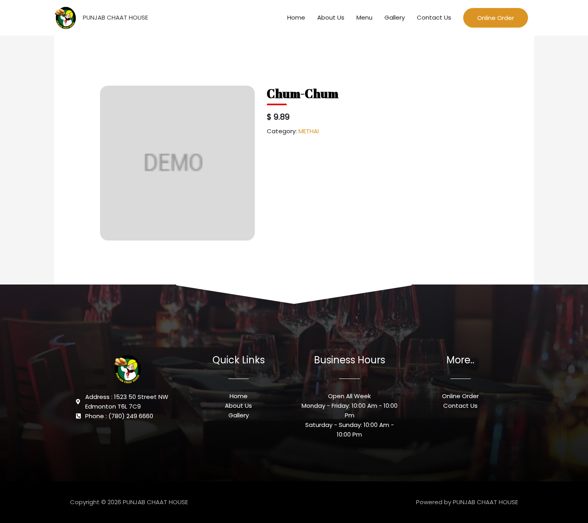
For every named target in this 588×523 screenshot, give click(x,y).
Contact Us (434, 17)
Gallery (394, 17)
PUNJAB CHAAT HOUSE (115, 17)
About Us (330, 17)
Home (296, 17)
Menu (364, 17)
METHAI (308, 131)
